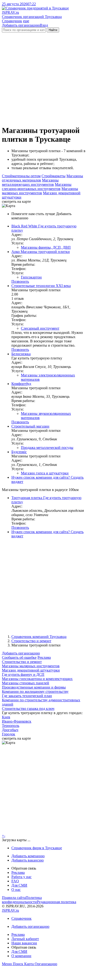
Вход (44, 25)
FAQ (15, 881)
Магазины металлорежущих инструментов (30, 182)
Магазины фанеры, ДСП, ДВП (46, 247)
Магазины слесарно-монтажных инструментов (36, 186)
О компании (21, 956)
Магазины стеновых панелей (25, 683)
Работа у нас (21, 877)
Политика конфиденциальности (22, 900)
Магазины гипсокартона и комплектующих (37, 679)
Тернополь (10, 726)
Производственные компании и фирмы (34, 687)
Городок (8, 734)
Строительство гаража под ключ (28, 709)
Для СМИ (19, 885)
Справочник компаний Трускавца (38, 637)
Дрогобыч (10, 730)
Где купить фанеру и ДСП (23, 674)
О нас (16, 890)
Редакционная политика (56, 902)
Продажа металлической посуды (47, 448)
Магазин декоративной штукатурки (31, 670)
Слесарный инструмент (40, 328)
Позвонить (20, 281)
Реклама (44, 657)
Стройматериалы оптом (21, 176)
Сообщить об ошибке (19, 657)
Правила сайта (14, 898)
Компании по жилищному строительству (35, 692)
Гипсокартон (31, 277)
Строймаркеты (54, 176)
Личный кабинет (25, 939)
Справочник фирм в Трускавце (36, 848)
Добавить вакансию (27, 860)
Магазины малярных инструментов (40, 191)
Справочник (12, 21)
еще (26, 21)
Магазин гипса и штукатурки (45, 473)
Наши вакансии (24, 943)
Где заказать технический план (27, 696)
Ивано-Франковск (16, 721)
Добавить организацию (21, 25)
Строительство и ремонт (31, 641)
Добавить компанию (28, 856)
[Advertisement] (44, 76)
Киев (6, 717)
